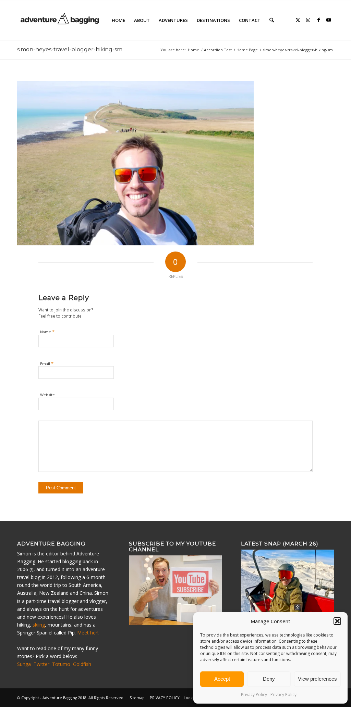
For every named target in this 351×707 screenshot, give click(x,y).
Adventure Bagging (60, 697)
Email (46, 363)
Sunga (24, 664)
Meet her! (87, 632)
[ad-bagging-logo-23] (60, 20)
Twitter (41, 664)
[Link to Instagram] (308, 20)
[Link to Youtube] (329, 20)
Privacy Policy (254, 694)
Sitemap (137, 697)
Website (47, 394)
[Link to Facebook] (318, 20)
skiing (39, 624)
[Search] (271, 20)
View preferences (317, 679)
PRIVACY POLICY (165, 697)
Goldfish (82, 664)
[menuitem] (118, 20)
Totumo (61, 664)
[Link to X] (298, 20)
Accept (222, 679)
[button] (337, 621)
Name (47, 332)
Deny (269, 679)
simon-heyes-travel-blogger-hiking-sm (69, 49)
